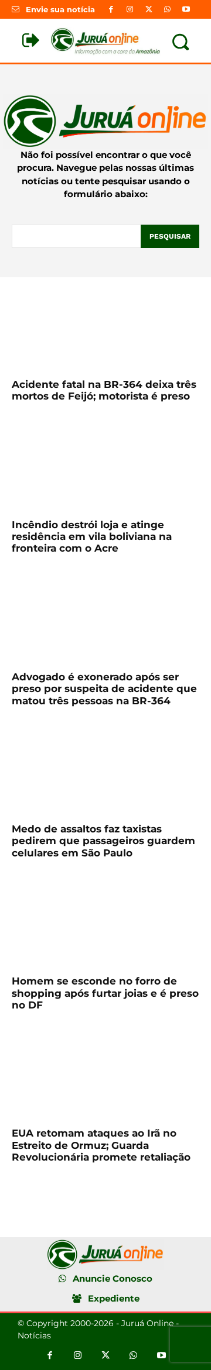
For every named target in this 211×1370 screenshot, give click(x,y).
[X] (148, 9)
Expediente (113, 1298)
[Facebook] (110, 9)
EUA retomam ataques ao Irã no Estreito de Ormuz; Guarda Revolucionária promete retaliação (101, 1145)
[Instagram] (129, 9)
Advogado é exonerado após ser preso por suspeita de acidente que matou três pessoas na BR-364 (104, 689)
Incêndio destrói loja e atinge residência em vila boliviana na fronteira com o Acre (92, 537)
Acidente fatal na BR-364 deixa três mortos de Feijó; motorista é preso (104, 390)
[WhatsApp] (167, 9)
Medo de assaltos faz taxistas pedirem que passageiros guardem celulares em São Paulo (103, 841)
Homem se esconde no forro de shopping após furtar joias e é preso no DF (105, 993)
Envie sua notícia (60, 9)
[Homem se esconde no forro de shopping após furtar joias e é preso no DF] (105, 921)
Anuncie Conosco (112, 1278)
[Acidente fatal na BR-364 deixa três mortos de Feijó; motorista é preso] (105, 324)
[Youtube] (186, 9)
